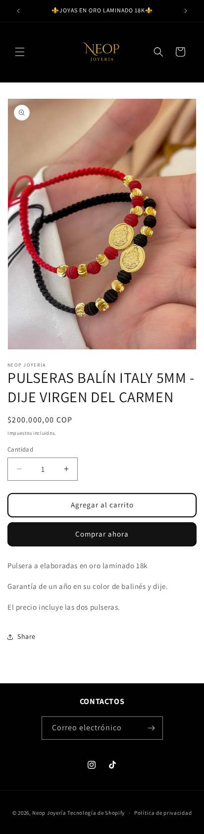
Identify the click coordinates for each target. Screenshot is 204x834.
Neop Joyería (49, 812)
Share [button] (26, 636)
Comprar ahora (102, 534)
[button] (20, 52)
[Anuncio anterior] (18, 11)
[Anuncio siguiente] (186, 11)
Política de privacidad (163, 812)
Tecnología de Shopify (96, 812)
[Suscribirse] (151, 728)
